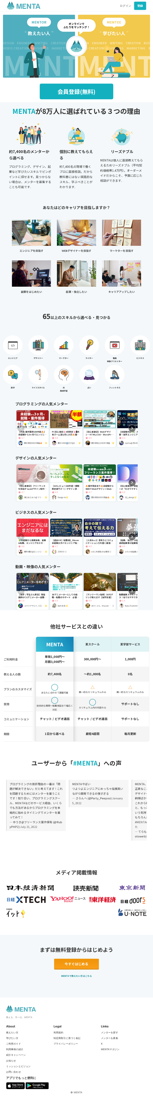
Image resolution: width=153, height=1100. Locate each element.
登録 (140, 5)
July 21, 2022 (28, 827)
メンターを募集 (109, 1038)
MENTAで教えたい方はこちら (76, 975)
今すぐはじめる (76, 963)
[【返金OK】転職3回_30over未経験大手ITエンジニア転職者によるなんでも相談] (66, 537)
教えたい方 (12, 1032)
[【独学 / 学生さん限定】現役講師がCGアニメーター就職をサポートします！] (32, 591)
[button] (132, 428)
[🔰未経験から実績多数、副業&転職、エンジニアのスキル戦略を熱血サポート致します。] (32, 537)
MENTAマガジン (110, 1049)
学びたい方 (12, 1038)
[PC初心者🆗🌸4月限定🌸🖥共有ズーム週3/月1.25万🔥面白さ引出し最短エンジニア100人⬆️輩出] (66, 428)
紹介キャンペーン (16, 1054)
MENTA (78, 1092)
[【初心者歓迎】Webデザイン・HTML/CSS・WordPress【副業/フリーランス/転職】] (100, 428)
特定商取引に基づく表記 (67, 1038)
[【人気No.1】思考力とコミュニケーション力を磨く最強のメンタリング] (100, 537)
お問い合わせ (13, 1071)
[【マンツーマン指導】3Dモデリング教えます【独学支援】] (100, 591)
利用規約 (58, 1032)
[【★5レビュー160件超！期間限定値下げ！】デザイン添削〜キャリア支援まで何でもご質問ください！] (66, 482)
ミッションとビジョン (18, 1066)
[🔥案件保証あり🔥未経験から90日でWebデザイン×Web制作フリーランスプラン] (100, 482)
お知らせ (11, 1060)
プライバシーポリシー (66, 1043)
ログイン (125, 5)
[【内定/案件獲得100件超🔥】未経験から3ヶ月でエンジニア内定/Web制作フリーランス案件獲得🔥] (32, 428)
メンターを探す (109, 1032)
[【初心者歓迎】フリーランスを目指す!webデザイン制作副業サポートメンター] (32, 482)
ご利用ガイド (13, 1043)
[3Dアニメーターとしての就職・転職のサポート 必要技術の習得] (66, 591)
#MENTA (140, 822)
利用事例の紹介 (14, 1049)
